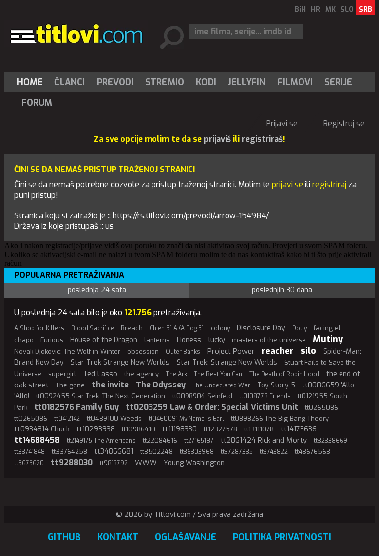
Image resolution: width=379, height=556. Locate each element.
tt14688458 (37, 440)
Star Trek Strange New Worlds (120, 362)
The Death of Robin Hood (284, 374)
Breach (132, 328)
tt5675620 (29, 463)
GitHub (64, 537)
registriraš (262, 139)
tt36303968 (197, 452)
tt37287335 (237, 452)
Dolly (299, 328)
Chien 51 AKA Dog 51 (177, 328)
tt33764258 (69, 451)
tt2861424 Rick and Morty (264, 440)
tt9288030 (72, 462)
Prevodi (115, 82)
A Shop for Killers (39, 328)
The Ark (176, 374)
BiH (300, 9)
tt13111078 (259, 429)
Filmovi (295, 82)
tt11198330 (179, 429)
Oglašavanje (185, 537)
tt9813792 (114, 463)
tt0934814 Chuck (42, 429)
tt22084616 (160, 440)
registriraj (329, 184)
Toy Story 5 (276, 385)
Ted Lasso (100, 374)
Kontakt (117, 537)
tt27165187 (199, 441)
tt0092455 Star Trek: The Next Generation (100, 396)
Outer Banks (183, 352)
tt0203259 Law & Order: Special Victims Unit (212, 407)
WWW (146, 463)
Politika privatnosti (282, 537)
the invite (110, 385)
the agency (141, 374)
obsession (143, 351)
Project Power (231, 351)
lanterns (157, 340)
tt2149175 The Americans (101, 441)
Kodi (206, 82)
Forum (36, 103)
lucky (216, 339)
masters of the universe (269, 340)
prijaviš (217, 139)
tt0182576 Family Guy (76, 407)
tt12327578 (220, 429)
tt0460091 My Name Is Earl (186, 419)
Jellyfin (246, 82)
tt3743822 (274, 452)
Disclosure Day (261, 328)
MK (330, 9)
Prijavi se (282, 123)
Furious (51, 340)
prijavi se (287, 184)
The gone (70, 385)
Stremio (164, 82)
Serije (338, 82)
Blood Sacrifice (92, 328)
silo (308, 351)
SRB (365, 9)
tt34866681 (113, 451)
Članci (69, 82)
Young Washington (194, 463)
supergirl (62, 374)
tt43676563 (312, 451)
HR (315, 9)
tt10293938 (95, 429)
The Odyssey (161, 385)
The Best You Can (218, 374)
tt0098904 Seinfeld (202, 396)
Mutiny (328, 339)
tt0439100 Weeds (114, 418)
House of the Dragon (103, 339)
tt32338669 (330, 441)
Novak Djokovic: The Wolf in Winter (67, 351)
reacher (278, 351)
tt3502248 (156, 451)
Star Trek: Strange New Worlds (227, 362)
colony (220, 328)
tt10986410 (138, 429)
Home (30, 82)
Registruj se (344, 123)
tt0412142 (67, 419)
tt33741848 (29, 452)
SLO (347, 9)
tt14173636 (299, 429)
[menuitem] (32, 82)
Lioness (189, 339)
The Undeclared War (221, 385)
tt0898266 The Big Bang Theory (280, 418)
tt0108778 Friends (265, 396)
